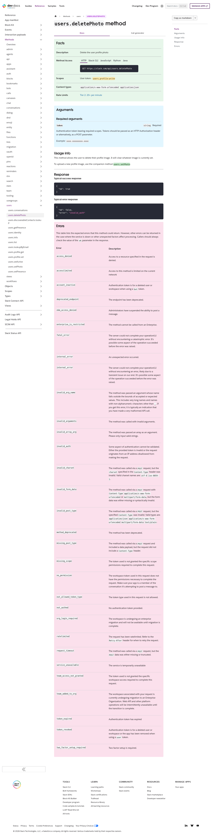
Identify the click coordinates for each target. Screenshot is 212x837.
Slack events (124, 791)
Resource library (98, 802)
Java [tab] (125, 60)
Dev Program (152, 6)
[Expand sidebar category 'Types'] (41, 296)
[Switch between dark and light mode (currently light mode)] (162, 6)
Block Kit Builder (70, 798)
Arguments (179, 33)
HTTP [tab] (83, 60)
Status (15, 826)
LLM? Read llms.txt (71, 810)
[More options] (195, 18)
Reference (40, 6)
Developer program (71, 802)
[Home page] (55, 16)
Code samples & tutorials (73, 806)
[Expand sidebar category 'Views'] (41, 306)
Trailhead (95, 798)
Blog (149, 791)
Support (58, 826)
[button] (24, 49)
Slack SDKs (67, 794)
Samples (52, 6)
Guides (28, 6)
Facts (176, 29)
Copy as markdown (183, 18)
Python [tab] (117, 60)
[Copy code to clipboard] (135, 68)
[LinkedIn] (186, 826)
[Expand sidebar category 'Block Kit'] (41, 25)
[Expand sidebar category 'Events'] (41, 30)
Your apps (179, 787)
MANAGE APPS (198, 6)
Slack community (126, 787)
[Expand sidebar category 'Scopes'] (41, 291)
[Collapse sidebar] (23, 769)
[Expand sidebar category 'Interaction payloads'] (41, 35)
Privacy (24, 826)
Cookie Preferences (44, 826)
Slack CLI (67, 787)
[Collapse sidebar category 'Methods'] (41, 39)
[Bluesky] (192, 826)
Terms (31, 826)
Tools (61, 6)
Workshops (96, 791)
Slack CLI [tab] (93, 60)
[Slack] (17, 788)
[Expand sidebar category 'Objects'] (41, 286)
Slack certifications (99, 794)
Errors (177, 46)
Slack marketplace (155, 794)
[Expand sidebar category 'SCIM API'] (41, 324)
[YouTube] (197, 826)
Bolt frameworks (70, 791)
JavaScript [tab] (105, 60)
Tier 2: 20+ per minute (91, 95)
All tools (66, 813)
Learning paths (97, 787)
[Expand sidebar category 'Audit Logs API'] (41, 315)
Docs (82, 33)
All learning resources (100, 806)
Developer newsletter (156, 798)
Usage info (179, 37)
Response (178, 41)
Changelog (137, 6)
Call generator (137, 33)
